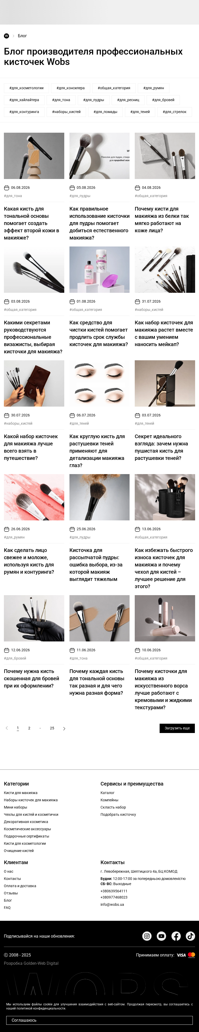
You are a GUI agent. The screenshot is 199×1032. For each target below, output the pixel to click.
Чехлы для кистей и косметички (31, 814)
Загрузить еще (177, 728)
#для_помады (105, 112)
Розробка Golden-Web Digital (31, 963)
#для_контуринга (24, 112)
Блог (8, 900)
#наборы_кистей (66, 112)
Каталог (108, 793)
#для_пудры (93, 100)
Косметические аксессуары (27, 829)
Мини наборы (15, 807)
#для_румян (153, 88)
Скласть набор (113, 807)
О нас (8, 871)
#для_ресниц (128, 100)
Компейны (109, 800)
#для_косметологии (26, 88)
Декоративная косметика (26, 822)
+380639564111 (114, 891)
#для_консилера (70, 88)
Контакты (12, 879)
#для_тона (61, 100)
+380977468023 (114, 897)
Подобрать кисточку (118, 814)
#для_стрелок (175, 112)
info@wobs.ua (112, 904)
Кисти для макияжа (21, 793)
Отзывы (11, 893)
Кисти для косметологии (25, 843)
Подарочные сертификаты (26, 836)
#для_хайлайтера (24, 100)
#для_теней (140, 112)
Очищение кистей (19, 851)
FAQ (7, 908)
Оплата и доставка (20, 886)
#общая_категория (114, 88)
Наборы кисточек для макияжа (31, 800)
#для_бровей (163, 100)
